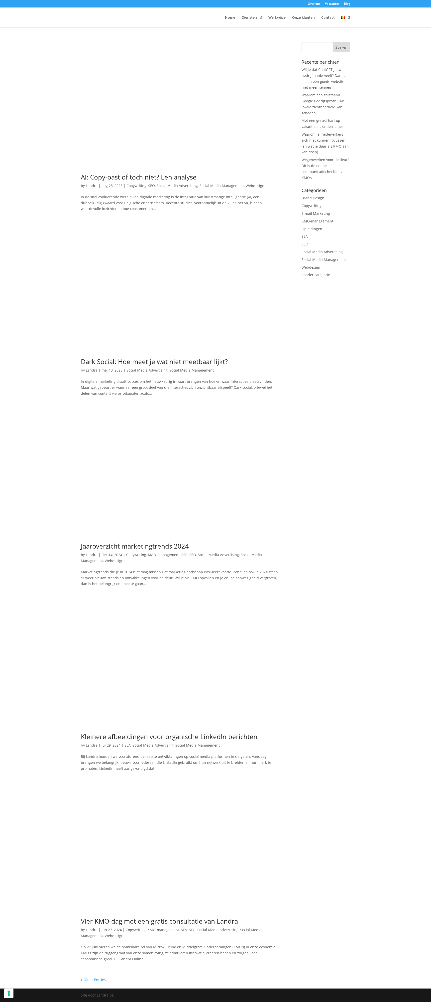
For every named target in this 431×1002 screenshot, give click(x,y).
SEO (151, 185)
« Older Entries (93, 979)
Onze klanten (303, 18)
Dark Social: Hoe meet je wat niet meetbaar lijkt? (154, 361)
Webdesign (255, 185)
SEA (184, 554)
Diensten (249, 18)
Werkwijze (277, 18)
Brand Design (313, 198)
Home (230, 18)
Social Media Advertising (177, 185)
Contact (328, 18)
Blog (347, 4)
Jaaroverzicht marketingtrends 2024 (135, 546)
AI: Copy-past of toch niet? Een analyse (139, 177)
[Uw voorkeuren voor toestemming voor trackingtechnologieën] (8, 993)
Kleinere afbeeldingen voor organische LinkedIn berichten (169, 736)
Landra (92, 185)
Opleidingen (312, 228)
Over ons (314, 4)
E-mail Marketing (316, 213)
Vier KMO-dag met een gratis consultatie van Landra (159, 921)
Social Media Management (222, 185)
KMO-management (164, 554)
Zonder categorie (316, 274)
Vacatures (332, 4)
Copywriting (136, 185)
